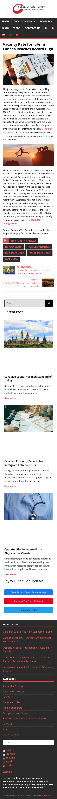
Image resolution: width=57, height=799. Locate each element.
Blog (5, 28)
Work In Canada (40, 253)
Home (5, 21)
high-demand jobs (38, 246)
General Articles (11, 702)
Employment (13, 246)
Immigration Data (12, 707)
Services (45, 21)
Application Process (13, 691)
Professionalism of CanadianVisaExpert (24, 718)
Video (16, 28)
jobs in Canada (14, 253)
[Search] (48, 303)
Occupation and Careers (16, 713)
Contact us (32, 28)
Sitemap (7, 771)
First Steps (8, 697)
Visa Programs (11, 734)
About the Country (13, 686)
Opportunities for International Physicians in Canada (23, 551)
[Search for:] (28, 742)
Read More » (10, 398)
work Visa (11, 259)
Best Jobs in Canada (23, 240)
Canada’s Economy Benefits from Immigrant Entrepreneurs (24, 463)
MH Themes (46, 795)
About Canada (23, 21)
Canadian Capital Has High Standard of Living (28, 631)
